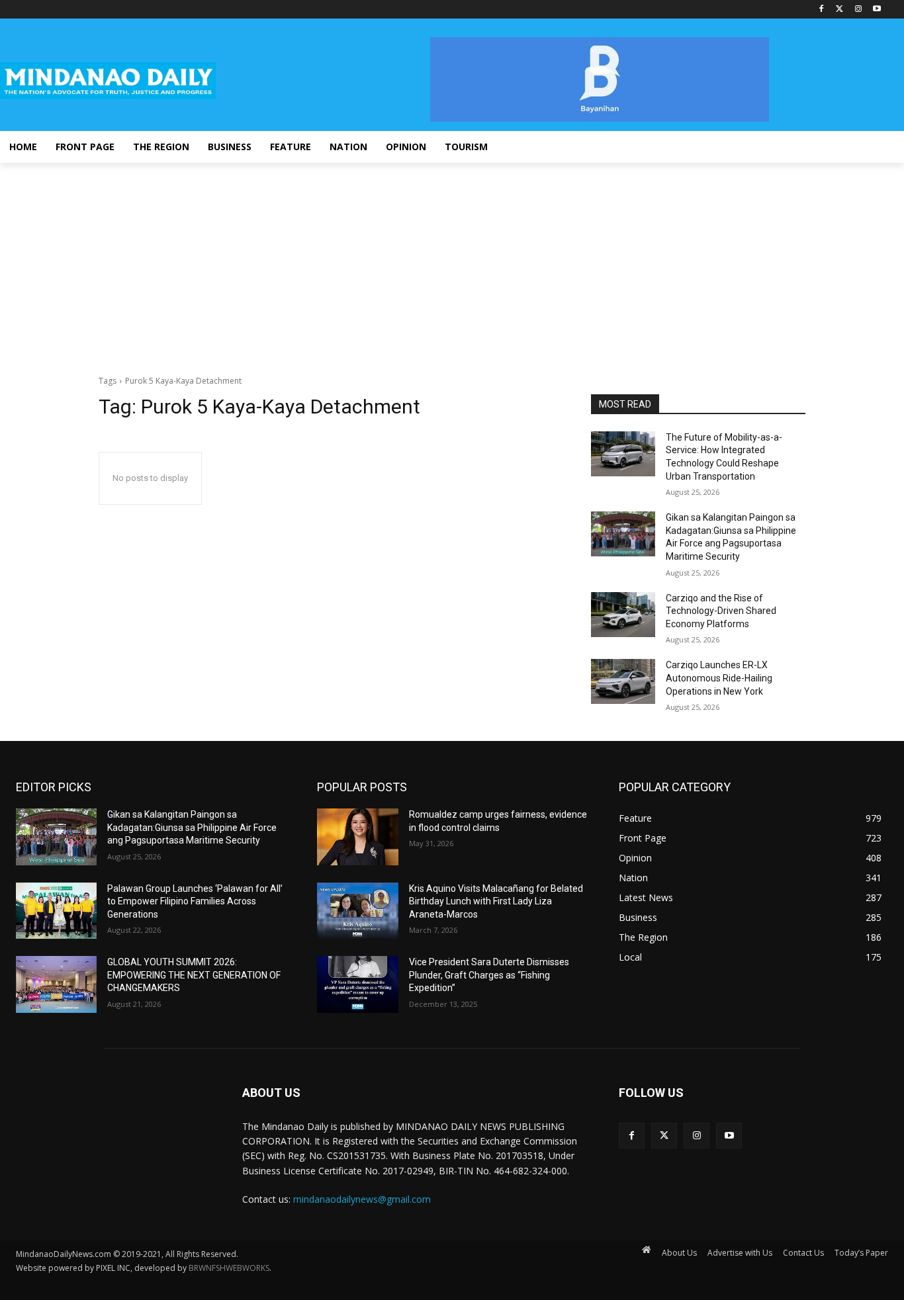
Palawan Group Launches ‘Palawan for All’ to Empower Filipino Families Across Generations (195, 901)
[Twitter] (840, 9)
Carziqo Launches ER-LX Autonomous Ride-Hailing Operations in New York (719, 678)
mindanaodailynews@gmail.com (362, 1199)
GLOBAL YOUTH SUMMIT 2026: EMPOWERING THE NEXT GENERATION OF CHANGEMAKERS (194, 975)
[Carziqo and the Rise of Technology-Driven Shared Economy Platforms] (623, 614)
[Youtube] (876, 9)
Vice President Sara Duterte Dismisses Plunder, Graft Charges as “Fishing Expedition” (489, 975)
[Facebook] (821, 9)
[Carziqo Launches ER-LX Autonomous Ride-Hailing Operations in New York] (623, 681)
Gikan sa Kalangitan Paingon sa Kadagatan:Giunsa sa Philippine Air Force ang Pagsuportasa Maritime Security (192, 827)
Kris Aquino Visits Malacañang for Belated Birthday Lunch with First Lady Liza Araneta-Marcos (496, 901)
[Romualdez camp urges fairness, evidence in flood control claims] (357, 836)
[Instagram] (858, 9)
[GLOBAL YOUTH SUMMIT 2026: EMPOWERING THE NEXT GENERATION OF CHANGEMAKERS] (56, 984)
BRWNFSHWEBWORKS (229, 1268)
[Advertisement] (452, 262)
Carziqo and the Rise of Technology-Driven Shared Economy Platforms (721, 611)
